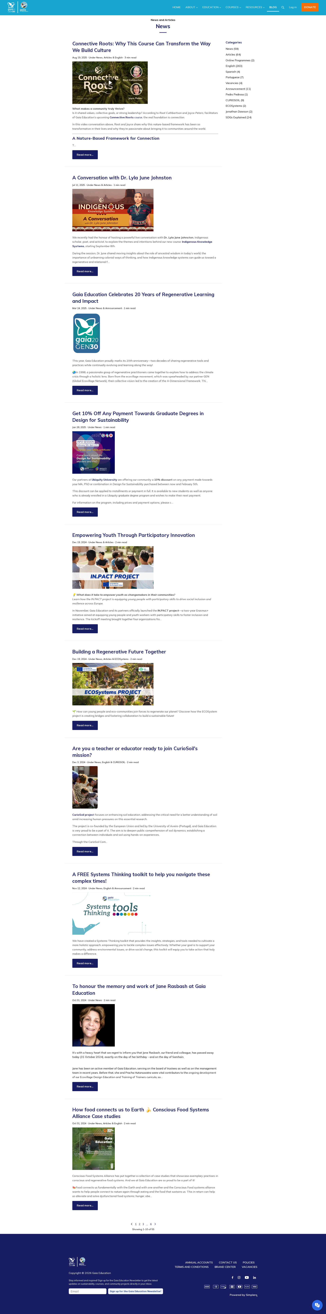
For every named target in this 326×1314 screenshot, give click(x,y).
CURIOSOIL (119, 762)
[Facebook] (232, 1277)
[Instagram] (239, 1277)
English (119, 57)
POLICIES (249, 1262)
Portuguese (235, 77)
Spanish (233, 71)
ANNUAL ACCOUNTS (199, 1262)
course (126, 117)
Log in (293, 7)
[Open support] (317, 1305)
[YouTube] (246, 1277)
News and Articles (163, 20)
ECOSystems (122, 659)
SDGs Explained (239, 117)
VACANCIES (249, 1267)
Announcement (113, 308)
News (99, 57)
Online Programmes (240, 60)
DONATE (310, 7)
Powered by (243, 1295)
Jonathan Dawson (239, 111)
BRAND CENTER (225, 1267)
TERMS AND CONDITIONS (192, 1267)
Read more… (85, 154)
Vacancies (234, 83)
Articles (108, 57)
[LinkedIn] (254, 1277)
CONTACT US (228, 1262)
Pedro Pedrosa (237, 94)
